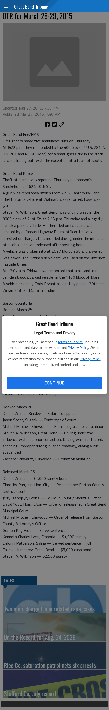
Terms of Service (70, 341)
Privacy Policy (78, 347)
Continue (54, 383)
